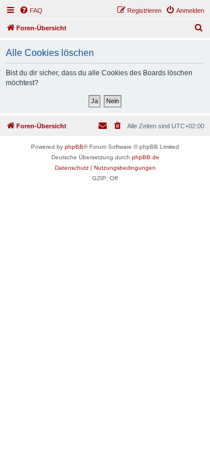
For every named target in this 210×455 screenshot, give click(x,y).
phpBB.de (145, 157)
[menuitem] (31, 11)
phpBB (74, 147)
